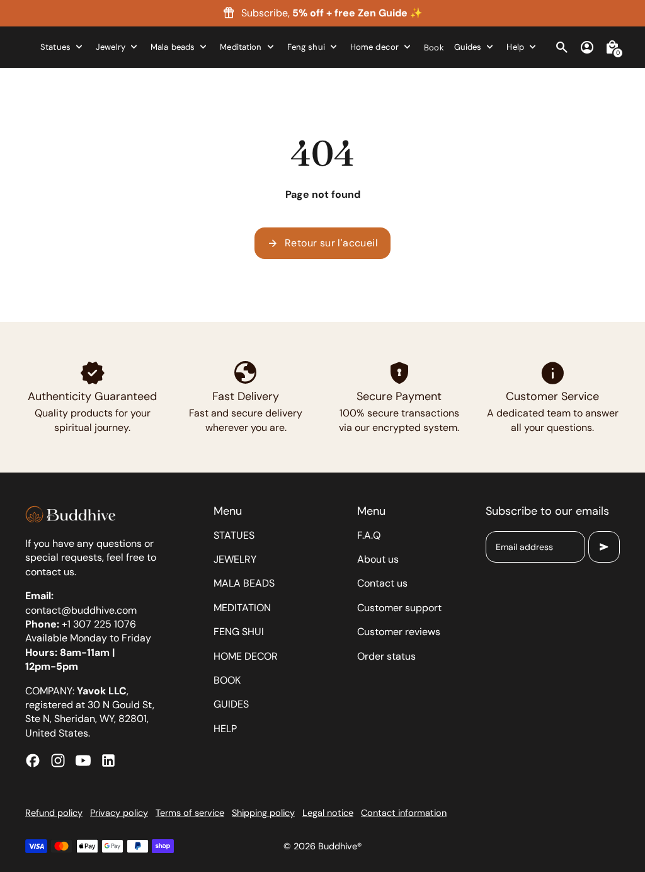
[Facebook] (32, 760)
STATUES (234, 535)
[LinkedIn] (108, 760)
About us (378, 559)
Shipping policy (263, 812)
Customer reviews (398, 631)
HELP (225, 728)
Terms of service (190, 812)
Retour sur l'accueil (322, 243)
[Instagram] (58, 760)
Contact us (382, 583)
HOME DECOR (246, 656)
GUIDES (231, 704)
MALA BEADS (244, 583)
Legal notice (327, 812)
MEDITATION (242, 607)
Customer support (399, 607)
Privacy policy (119, 812)
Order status (386, 656)
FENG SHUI (239, 631)
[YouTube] (83, 760)
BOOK (227, 680)
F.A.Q (368, 535)
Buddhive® (340, 846)
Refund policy (54, 812)
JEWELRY (235, 559)
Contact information (404, 812)
